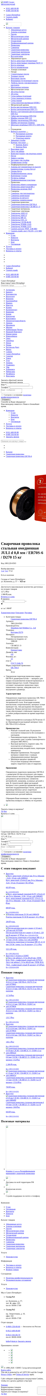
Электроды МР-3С (18, 218)
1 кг (2, 571)
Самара (9, 352)
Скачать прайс (12, 17)
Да (2, 811)
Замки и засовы (17, 158)
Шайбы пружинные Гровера (23, 123)
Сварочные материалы (15, 1246)
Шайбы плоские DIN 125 (21, 118)
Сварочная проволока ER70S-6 (24, 204)
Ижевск (9, 303)
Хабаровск (10, 369)
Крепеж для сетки (18, 142)
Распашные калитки (24, 134)
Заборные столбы (18, 140)
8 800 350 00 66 (12, 11)
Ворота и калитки (18, 131)
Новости (14, 238)
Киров (8, 314)
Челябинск (10, 374)
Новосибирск (11, 336)
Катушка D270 (17, 632)
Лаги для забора (17, 151)
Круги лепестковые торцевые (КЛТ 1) (27, 63)
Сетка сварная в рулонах (21, 98)
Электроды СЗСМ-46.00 (21, 222)
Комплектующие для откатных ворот (26, 154)
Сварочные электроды (15, 1248)
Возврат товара (12, 1270)
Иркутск (9, 305)
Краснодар (10, 316)
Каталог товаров (13, 28)
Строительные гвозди (20, 74)
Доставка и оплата (13, 249)
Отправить (6, 399)
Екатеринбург (12, 301)
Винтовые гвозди (18, 78)
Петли (13, 156)
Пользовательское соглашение (18, 1280)
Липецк (9, 323)
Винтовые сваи (17, 149)
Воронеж (9, 299)
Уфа (7, 367)
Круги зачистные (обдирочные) (24, 61)
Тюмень (9, 363)
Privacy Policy (6, 1374)
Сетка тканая (16, 100)
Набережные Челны (14, 330)
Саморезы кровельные (20, 196)
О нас (13, 235)
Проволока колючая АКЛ (21, 189)
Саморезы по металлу (20, 198)
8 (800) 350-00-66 (13, 1327)
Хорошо (4, 1385)
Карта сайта (6, 1370)
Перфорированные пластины (23, 180)
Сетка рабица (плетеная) (21, 96)
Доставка (28, 613)
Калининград (11, 310)
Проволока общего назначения (24, 184)
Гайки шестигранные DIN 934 (23, 116)
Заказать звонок (12, 437)
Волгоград (10, 296)
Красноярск (11, 318)
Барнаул (9, 292)
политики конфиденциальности (16, 396)
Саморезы (10, 1242)
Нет (5, 811)
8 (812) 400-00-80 (13, 1331)
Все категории (17, 56)
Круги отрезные (17, 65)
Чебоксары (10, 372)
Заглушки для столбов (20, 160)
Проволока (10, 1240)
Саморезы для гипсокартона (22, 193)
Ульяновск (10, 365)
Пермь (8, 345)
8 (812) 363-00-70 (13, 1335)
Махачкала (10, 325)
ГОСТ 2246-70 (17, 663)
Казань (9, 307)
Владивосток (11, 294)
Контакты (15, 240)
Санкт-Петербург (13, 15)
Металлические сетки (15, 1231)
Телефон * (5, 387)
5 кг (6, 571)
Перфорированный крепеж (17, 1237)
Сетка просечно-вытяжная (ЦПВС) (25, 103)
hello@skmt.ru (11, 1341)
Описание (19, 613)
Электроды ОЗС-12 (19, 220)
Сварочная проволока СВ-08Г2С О (25, 207)
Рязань (8, 349)
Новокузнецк (11, 334)
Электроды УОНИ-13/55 (21, 226)
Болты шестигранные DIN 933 (23, 107)
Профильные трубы (19, 162)
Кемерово (10, 312)
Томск (8, 358)
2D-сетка (14, 94)
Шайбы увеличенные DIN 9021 (24, 120)
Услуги (9, 246)
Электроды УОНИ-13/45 (21, 224)
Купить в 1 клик (8, 597)
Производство (12, 1257)
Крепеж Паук (21, 147)
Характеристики (8, 613)
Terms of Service (22, 1374)
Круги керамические (19, 67)
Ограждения (11, 1235)
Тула (8, 360)
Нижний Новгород (14, 332)
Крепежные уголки (19, 176)
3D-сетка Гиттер (17, 92)
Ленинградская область (16, 321)
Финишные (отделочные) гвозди (24, 81)
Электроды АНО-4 (19, 215)
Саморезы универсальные (22, 200)
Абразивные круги (14, 1224)
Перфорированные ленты (21, 173)
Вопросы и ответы (13, 251)
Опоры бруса (16, 171)
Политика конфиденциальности (19, 1278)
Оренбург (10, 341)
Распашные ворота (23, 136)
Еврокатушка (16, 650)
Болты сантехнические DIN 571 (24, 109)
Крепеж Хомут (22, 145)
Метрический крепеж (15, 1233)
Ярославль (10, 376)
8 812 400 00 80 (12, 8)
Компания (10, 233)
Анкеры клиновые (13, 1226)
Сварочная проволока (15, 1244)
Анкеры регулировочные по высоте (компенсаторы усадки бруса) (26, 168)
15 (12, 659)
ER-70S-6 (15, 668)
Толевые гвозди (17, 76)
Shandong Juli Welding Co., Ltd (23, 628)
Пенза (8, 343)
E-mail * (4, 844)
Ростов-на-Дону (12, 347)
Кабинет (9, 19)
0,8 (12, 654)
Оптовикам (15, 244)
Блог (13, 242)
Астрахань (10, 290)
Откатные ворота (23, 138)
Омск (8, 338)
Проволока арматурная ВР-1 (23, 187)
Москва (9, 327)
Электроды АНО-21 (19, 213)
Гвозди (9, 1229)
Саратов (9, 356)
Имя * (3, 385)
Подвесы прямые (18, 178)
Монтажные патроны (20, 87)
